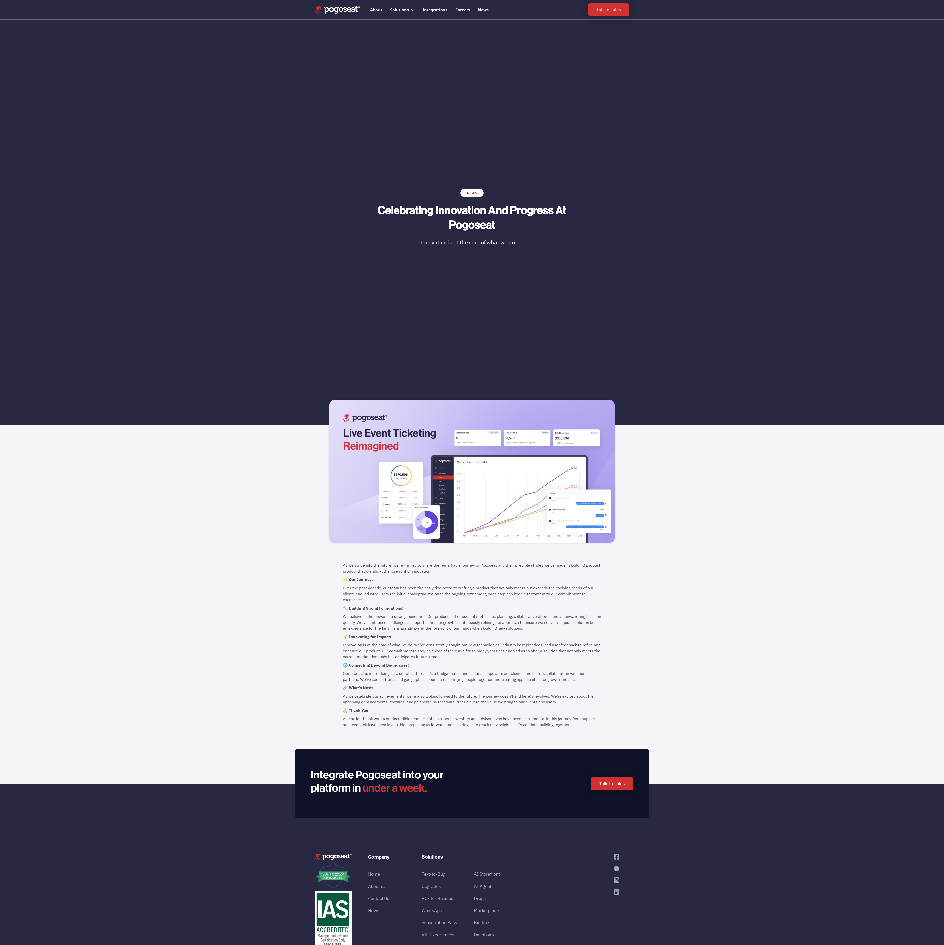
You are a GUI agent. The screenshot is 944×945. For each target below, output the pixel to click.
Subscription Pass (439, 922)
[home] (337, 10)
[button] (402, 9)
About (376, 10)
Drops (480, 898)
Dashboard (485, 935)
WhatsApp (432, 910)
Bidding (481, 922)
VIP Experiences (438, 935)
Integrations (435, 10)
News (483, 10)
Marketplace (486, 910)
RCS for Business (439, 898)
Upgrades (431, 886)
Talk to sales (612, 784)
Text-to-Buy (433, 874)
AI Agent (482, 886)
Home (374, 874)
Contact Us (378, 898)
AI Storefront (487, 874)
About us (376, 886)
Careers (462, 10)
